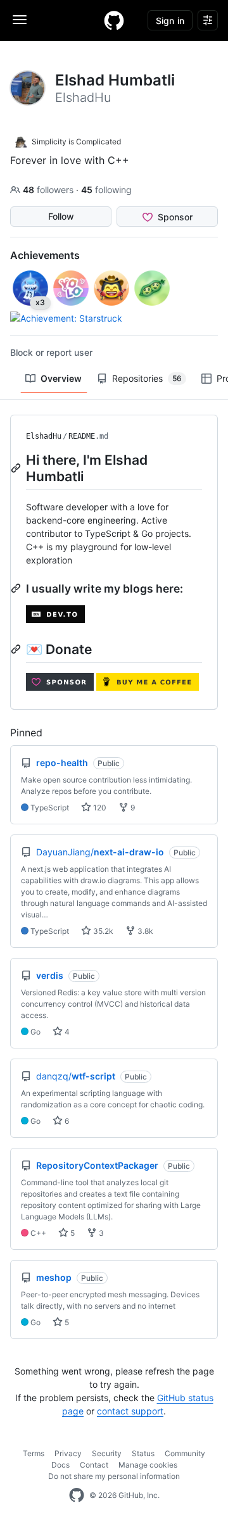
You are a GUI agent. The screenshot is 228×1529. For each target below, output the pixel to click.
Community (185, 1453)
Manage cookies (147, 1464)
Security (107, 1453)
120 (98, 807)
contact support (130, 1411)
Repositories (147, 378)
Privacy (68, 1453)
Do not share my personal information (114, 1476)
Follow (61, 216)
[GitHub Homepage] (76, 1495)
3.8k (144, 931)
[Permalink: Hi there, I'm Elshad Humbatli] (17, 468)
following (106, 189)
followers (49, 189)
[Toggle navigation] (19, 19)
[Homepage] (114, 20)
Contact (94, 1464)
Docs (60, 1464)
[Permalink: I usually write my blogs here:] (17, 588)
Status (143, 1453)
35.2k (102, 931)
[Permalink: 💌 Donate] (17, 649)
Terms (33, 1453)
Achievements (45, 255)
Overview (61, 378)
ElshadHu (43, 436)
